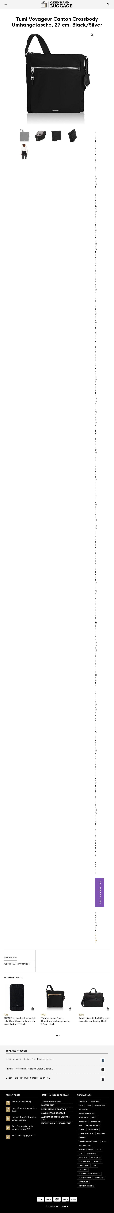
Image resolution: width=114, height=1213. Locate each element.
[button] (6, 4)
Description (10, 958)
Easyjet (82, 1138)
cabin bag (93, 1129)
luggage (83, 1158)
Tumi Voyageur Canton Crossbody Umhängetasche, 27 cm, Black (55, 1021)
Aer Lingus (100, 1105)
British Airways (93, 1125)
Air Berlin (83, 1109)
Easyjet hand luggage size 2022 (24, 1109)
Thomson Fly (85, 1178)
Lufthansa (91, 1154)
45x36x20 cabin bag (21, 1101)
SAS (94, 1166)
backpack (83, 1117)
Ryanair (97, 1162)
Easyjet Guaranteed (88, 1142)
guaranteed (85, 1146)
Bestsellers (96, 1121)
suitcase (83, 1170)
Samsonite (84, 1166)
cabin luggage (86, 1134)
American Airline (86, 1113)
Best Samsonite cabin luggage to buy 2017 (22, 1127)
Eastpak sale (47, 1105)
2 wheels (83, 1101)
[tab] (19, 958)
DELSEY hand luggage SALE (53, 1109)
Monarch (95, 1158)
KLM (80, 1154)
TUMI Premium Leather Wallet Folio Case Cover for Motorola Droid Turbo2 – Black (19, 1021)
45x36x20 (95, 1101)
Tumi (96, 939)
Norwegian (84, 1162)
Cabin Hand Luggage (58, 1206)
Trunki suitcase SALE (51, 1101)
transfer (99, 1178)
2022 (89, 1105)
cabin (81, 1129)
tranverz (83, 1182)
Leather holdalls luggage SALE (56, 1123)
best (94, 1117)
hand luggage (86, 1150)
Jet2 (99, 1150)
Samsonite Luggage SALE (53, 1113)
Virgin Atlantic (86, 1186)
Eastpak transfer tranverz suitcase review (24, 1118)
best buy (83, 1121)
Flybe (104, 1142)
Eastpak (101, 1134)
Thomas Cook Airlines (89, 1174)
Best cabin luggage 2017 (24, 1135)
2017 (81, 1105)
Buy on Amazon (100, 892)
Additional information (17, 964)
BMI (80, 1125)
